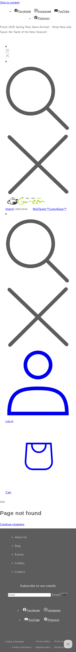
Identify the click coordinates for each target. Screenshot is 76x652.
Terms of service (62, 641)
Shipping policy (42, 647)
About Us (21, 537)
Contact (20, 571)
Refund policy (61, 647)
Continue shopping (12, 524)
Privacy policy (43, 641)
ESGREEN (18, 642)
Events (19, 554)
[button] (7, 51)
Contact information (21, 647)
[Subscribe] (64, 595)
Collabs (20, 563)
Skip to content (10, 2)
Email (56, 594)
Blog (17, 545)
